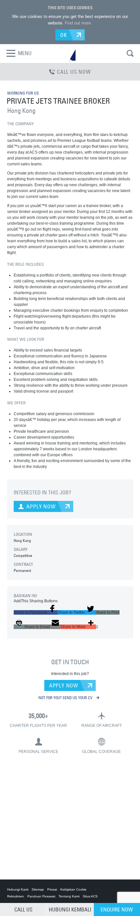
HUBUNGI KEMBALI (70, 909)
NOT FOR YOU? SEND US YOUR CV (65, 697)
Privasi (52, 889)
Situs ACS (90, 896)
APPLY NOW (63, 685)
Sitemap (38, 889)
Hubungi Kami (17, 889)
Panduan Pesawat (41, 896)
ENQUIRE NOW (117, 909)
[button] (36, 612)
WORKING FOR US (23, 93)
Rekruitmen (15, 896)
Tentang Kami (69, 896)
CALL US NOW (74, 71)
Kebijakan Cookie (73, 889)
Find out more (78, 23)
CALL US (23, 909)
